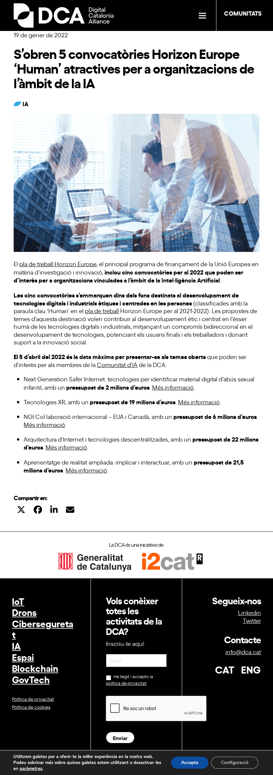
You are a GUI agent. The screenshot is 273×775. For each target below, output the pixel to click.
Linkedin (249, 612)
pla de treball (102, 310)
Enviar (120, 737)
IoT (18, 600)
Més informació (173, 387)
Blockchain (35, 667)
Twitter (252, 620)
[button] (202, 15)
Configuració (234, 762)
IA (16, 645)
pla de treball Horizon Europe (57, 264)
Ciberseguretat (42, 629)
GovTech (31, 679)
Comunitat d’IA (117, 364)
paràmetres (31, 769)
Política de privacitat (33, 698)
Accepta (189, 762)
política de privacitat (126, 683)
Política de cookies (31, 706)
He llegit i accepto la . (129, 679)
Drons (24, 611)
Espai (23, 656)
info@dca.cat (243, 652)
